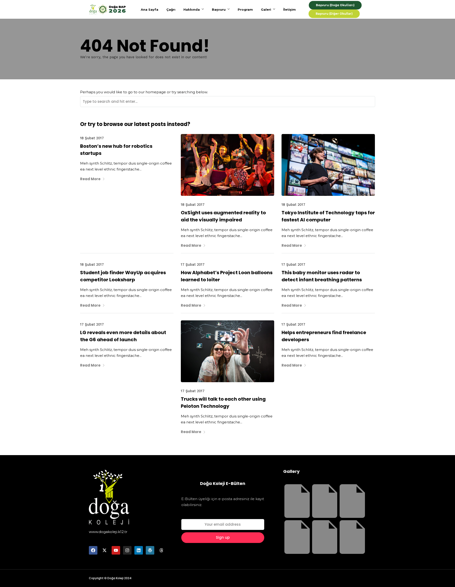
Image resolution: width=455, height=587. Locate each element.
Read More (90, 178)
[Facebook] (93, 550)
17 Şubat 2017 (193, 264)
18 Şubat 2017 (92, 138)
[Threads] (161, 550)
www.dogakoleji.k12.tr (108, 531)
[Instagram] (127, 550)
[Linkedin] (138, 550)
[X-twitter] (104, 550)
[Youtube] (116, 550)
